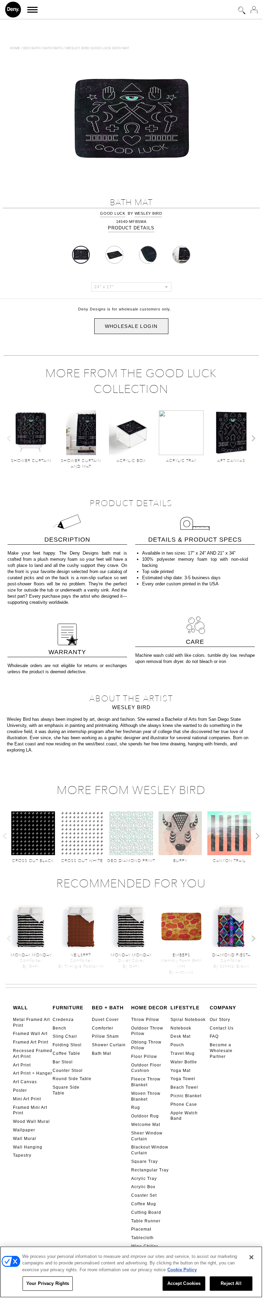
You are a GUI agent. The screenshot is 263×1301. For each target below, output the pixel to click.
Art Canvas (25, 1081)
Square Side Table (66, 1090)
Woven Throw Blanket (146, 1096)
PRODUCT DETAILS (131, 227)
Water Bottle (183, 1062)
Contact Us (222, 1028)
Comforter (102, 1028)
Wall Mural (24, 1138)
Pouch (177, 1045)
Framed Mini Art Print (30, 1110)
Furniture (68, 1007)
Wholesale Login (131, 326)
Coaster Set (144, 1195)
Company (223, 1007)
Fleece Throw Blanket (146, 1082)
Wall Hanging (27, 1147)
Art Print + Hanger (32, 1073)
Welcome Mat (145, 1124)
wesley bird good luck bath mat (97, 48)
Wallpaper (24, 1130)
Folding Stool (67, 1045)
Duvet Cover (105, 1019)
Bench (59, 1028)
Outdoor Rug (145, 1116)
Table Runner (146, 1221)
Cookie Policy (182, 1269)
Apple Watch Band (184, 1116)
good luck (112, 213)
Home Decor (149, 1007)
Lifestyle (184, 1007)
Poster (20, 1090)
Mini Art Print (27, 1099)
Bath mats (53, 48)
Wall (20, 1007)
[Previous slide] (9, 438)
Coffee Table (66, 1053)
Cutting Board (146, 1212)
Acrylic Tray (144, 1178)
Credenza (63, 1019)
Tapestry (22, 1155)
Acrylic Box (143, 1186)
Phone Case (183, 1104)
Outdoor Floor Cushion (146, 1068)
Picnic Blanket (186, 1095)
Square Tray (144, 1161)
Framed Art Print (30, 1042)
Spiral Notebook (188, 1019)
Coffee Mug (143, 1204)
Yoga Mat (180, 1070)
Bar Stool (63, 1062)
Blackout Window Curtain (149, 1150)
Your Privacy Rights (47, 1283)
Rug (135, 1107)
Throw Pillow (145, 1019)
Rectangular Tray (150, 1170)
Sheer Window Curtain (147, 1136)
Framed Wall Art (30, 1033)
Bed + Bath (108, 1007)
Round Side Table (72, 1078)
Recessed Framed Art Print (32, 1053)
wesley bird (148, 213)
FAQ (214, 1036)
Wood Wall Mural (31, 1121)
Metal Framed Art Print (31, 1022)
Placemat (141, 1229)
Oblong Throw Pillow (146, 1045)
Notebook (180, 1028)
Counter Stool (68, 1070)
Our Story (220, 1019)
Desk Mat (180, 1036)
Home (15, 48)
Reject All (231, 1283)
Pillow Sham (105, 1036)
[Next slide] (253, 438)
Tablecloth (142, 1237)
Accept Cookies (184, 1283)
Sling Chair (65, 1036)
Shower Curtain (109, 1045)
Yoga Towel (182, 1078)
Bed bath (31, 48)
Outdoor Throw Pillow (147, 1031)
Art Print (22, 1065)
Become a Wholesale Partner (221, 1051)
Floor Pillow (144, 1056)
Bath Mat (101, 1053)
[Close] (251, 1257)
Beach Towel (184, 1087)
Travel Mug (182, 1053)
